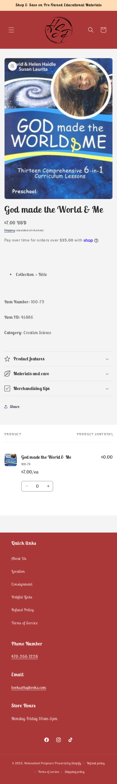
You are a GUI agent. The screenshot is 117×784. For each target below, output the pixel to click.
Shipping (9, 230)
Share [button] (15, 406)
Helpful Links (21, 597)
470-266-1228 (24, 656)
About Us (18, 558)
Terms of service (48, 772)
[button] (11, 30)
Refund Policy (22, 609)
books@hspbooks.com (28, 687)
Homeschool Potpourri (39, 763)
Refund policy (96, 763)
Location (18, 571)
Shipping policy (75, 772)
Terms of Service (24, 622)
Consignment (21, 584)
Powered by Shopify (68, 763)
